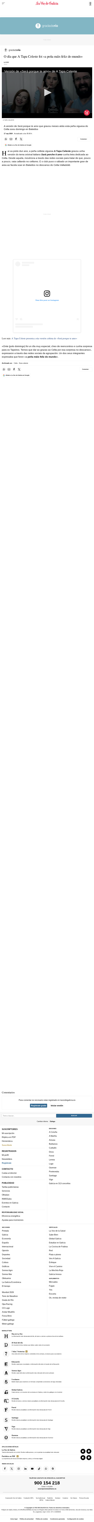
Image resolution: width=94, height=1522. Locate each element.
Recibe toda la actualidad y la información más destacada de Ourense (32, 1436)
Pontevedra (54, 1171)
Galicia (5, 1235)
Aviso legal (14, 1519)
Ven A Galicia (55, 1258)
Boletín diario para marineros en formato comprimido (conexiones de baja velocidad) (36, 1380)
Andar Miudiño (8, 1312)
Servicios (6, 1191)
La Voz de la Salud (57, 1231)
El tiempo (6, 1286)
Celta (16, 363)
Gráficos (5, 1266)
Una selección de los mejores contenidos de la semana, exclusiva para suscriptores (37, 1353)
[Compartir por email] (11, 139)
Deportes (6, 1254)
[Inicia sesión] (90, 3)
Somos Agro (7, 1270)
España (5, 1243)
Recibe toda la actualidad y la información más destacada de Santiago (32, 1419)
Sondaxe (57, 1498)
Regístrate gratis (38, 1105)
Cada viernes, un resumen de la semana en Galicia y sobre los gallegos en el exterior (37, 1391)
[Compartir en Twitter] (21, 139)
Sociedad (6, 1258)
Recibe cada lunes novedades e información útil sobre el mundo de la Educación (35, 1363)
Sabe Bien (53, 1235)
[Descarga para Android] (88, 1451)
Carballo (52, 1148)
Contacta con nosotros (11, 1177)
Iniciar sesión (57, 1105)
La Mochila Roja (56, 1270)
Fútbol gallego (8, 1320)
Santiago (53, 1175)
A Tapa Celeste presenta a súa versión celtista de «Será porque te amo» (44, 338)
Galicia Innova (55, 1274)
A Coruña (53, 1132)
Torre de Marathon (10, 1296)
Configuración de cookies (75, 1519)
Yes (50, 1290)
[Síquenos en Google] (53, 1469)
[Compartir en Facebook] (16, 139)
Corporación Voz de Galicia (13, 1498)
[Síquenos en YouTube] (32, 1469)
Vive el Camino (55, 1266)
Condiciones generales (57, 1519)
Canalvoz (65, 1498)
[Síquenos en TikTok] (39, 1469)
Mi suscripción (8, 1133)
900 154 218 (47, 1482)
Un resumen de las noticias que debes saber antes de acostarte (31, 1344)
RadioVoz (50, 1498)
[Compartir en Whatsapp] (6, 139)
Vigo (51, 1179)
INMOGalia (7, 1199)
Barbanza (53, 1144)
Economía (6, 1238)
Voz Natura (73, 1498)
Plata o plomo (55, 1254)
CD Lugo (6, 1308)
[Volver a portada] (47, 3)
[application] (47, 92)
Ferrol (51, 1156)
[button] (47, 92)
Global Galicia (55, 1238)
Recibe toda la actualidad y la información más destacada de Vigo (31, 1428)
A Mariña (53, 1136)
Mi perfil (5, 1155)
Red (51, 1250)
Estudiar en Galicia (57, 1243)
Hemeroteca (7, 1141)
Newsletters (7, 1159)
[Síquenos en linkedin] (25, 1469)
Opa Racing (7, 1304)
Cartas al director (9, 1173)
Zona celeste (23, 363)
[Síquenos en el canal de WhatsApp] (46, 1469)
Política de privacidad (27, 1519)
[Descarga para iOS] (83, 1451)
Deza (51, 1152)
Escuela (52, 1294)
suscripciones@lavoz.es (47, 1489)
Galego (52, 1121)
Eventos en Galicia (10, 1203)
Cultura (5, 1262)
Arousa (52, 1140)
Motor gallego (8, 1324)
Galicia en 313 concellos (59, 1183)
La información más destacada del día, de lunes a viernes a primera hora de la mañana (37, 1335)
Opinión (5, 1250)
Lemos (52, 1160)
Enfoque (52, 1262)
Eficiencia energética (11, 1216)
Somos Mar (7, 1274)
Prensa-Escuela (84, 1498)
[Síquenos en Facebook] (5, 1469)
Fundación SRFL (29, 1498)
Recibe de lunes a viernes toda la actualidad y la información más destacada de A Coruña (38, 1400)
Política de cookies (42, 1519)
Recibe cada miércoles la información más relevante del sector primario (33, 1372)
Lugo (51, 1163)
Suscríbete (7, 1145)
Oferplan (5, 1195)
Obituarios (6, 1278)
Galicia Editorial (49, 1500)
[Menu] (3, 3)
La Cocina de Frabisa (58, 1246)
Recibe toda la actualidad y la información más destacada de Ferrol (31, 1409)
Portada (5, 1231)
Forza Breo (7, 1316)
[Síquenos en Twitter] (12, 1469)
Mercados (53, 1282)
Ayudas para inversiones (12, 1220)
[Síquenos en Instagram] (19, 1469)
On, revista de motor (57, 1298)
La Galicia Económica (11, 1282)
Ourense (52, 1167)
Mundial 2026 (8, 1292)
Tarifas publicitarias (10, 1187)
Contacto (6, 1207)
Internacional (7, 1246)
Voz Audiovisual (40, 1498)
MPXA (41, 1500)
